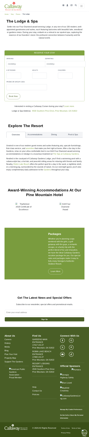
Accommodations (35, 135)
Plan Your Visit (11, 354)
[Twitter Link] (62, 347)
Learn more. (69, 106)
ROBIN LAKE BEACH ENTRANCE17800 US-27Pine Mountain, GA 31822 (43, 356)
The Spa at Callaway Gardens (66, 154)
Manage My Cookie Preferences (71, 409)
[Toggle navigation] (81, 6)
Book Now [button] (13, 96)
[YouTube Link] (62, 354)
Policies (35, 394)
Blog (6, 351)
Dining (54, 135)
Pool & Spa (73, 135)
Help (34, 387)
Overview (16, 135)
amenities (30, 148)
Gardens (47, 170)
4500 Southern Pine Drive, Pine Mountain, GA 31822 (54, 111)
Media (7, 347)
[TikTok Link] (71, 354)
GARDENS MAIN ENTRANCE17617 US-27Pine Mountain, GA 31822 (43, 343)
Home (7, 14)
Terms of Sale (76, 428)
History (8, 343)
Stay (12, 14)
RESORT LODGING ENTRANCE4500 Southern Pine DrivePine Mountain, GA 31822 (43, 368)
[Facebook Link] (62, 340)
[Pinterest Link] (71, 347)
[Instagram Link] (71, 340)
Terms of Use (65, 428)
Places (18, 14)
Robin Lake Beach (21, 164)
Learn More (55, 271)
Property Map (10, 358)
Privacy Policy (65, 433)
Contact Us (37, 391)
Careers (8, 339)
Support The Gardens (14, 362)
